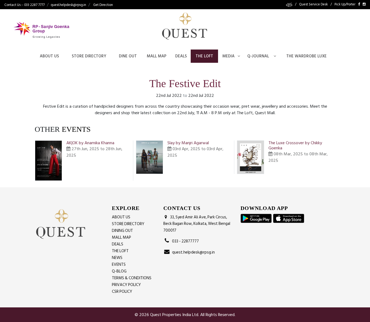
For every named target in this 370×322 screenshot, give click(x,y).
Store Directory (89, 56)
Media (228, 56)
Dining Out (122, 230)
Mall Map (156, 56)
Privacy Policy (126, 284)
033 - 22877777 (184, 241)
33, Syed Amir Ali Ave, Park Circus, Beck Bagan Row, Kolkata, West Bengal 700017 (196, 224)
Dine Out (128, 56)
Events (119, 264)
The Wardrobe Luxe (306, 56)
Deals (181, 56)
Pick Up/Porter (345, 4)
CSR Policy (122, 291)
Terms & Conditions (131, 278)
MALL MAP (121, 237)
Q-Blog (119, 271)
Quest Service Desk (313, 4)
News (117, 257)
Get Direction (103, 5)
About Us (49, 56)
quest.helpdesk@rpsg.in (68, 5)
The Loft (204, 56)
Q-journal (258, 56)
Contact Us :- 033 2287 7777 (24, 5)
